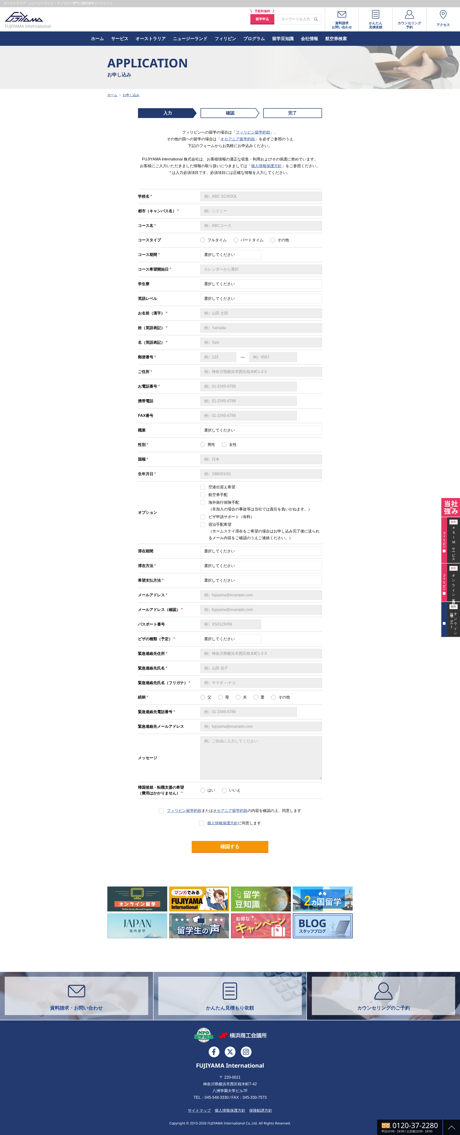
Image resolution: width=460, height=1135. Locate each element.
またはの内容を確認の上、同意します (234, 811)
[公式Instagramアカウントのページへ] (246, 1051)
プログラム (254, 38)
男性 (211, 445)
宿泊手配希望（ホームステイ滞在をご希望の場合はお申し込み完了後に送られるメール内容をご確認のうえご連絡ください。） (264, 531)
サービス (119, 38)
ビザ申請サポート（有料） (231, 517)
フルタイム (217, 240)
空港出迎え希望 (221, 487)
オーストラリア (151, 38)
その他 (283, 240)
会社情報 (309, 38)
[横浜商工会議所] (243, 1035)
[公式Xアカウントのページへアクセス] (230, 1051)
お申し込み (131, 95)
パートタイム (252, 240)
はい (211, 790)
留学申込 (262, 19)
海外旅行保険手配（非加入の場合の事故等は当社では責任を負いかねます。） (260, 505)
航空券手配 (218, 495)
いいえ (235, 790)
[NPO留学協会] (204, 1035)
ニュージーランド (190, 38)
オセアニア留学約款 (237, 139)
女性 (233, 445)
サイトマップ (199, 1110)
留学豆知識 (283, 38)
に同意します (234, 823)
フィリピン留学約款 (253, 132)
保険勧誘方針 (260, 1110)
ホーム (97, 38)
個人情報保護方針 (266, 166)
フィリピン (225, 38)
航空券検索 (336, 38)
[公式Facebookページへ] (214, 1051)
